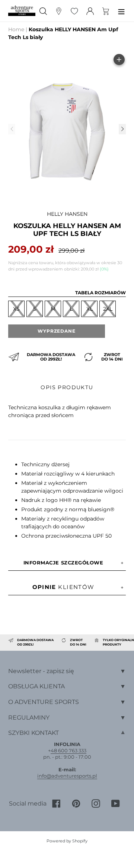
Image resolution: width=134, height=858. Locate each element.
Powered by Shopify (67, 840)
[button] (122, 129)
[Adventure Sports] (21, 11)
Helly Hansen (67, 214)
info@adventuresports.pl (67, 776)
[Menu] (121, 11)
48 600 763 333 (68, 750)
